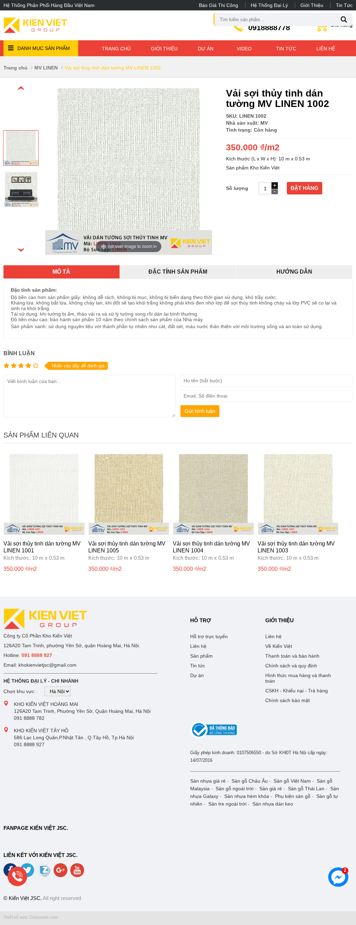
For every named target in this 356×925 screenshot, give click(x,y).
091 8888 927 (29, 744)
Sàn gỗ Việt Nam (292, 781)
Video (244, 48)
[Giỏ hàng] (322, 29)
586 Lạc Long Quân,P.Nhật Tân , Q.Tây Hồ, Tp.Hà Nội (74, 737)
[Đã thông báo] (213, 737)
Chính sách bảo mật (287, 700)
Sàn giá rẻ (270, 788)
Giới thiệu (311, 5)
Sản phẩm (201, 656)
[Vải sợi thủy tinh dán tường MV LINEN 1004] (213, 533)
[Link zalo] (44, 875)
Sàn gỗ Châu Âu (250, 781)
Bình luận (19, 353)
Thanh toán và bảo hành (292, 656)
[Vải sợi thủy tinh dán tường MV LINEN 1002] (21, 164)
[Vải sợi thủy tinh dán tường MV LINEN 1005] (129, 533)
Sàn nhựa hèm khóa (246, 796)
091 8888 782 (29, 718)
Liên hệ (325, 48)
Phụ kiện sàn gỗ (292, 796)
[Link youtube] (77, 872)
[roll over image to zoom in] (128, 171)
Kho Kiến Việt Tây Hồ (41, 730)
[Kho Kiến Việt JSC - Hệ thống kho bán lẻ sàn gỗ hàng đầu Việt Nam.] (35, 25)
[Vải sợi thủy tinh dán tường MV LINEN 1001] (44, 533)
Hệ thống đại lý (269, 5)
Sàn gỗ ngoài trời (234, 788)
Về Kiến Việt (278, 646)
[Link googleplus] (61, 872)
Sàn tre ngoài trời (227, 804)
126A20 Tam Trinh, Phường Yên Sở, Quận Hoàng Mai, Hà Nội (82, 711)
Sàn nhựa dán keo (272, 804)
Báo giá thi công (218, 5)
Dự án (205, 48)
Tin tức (344, 5)
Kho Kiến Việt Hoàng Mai (46, 704)
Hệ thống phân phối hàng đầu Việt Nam (49, 5)
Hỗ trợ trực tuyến (209, 636)
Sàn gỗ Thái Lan (306, 788)
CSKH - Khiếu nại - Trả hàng (296, 690)
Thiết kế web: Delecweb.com (30, 917)
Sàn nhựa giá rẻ (208, 781)
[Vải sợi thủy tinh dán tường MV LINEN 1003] (298, 533)
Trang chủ (116, 48)
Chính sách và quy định (291, 665)
